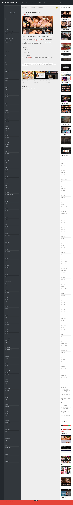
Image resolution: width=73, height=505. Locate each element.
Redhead (48, 42)
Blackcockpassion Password (65, 487)
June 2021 (63, 302)
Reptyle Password (9, 33)
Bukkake (7, 135)
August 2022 (64, 270)
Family (7, 203)
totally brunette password (26, 64)
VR (6, 456)
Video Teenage (8, 447)
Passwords (41, 7)
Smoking (7, 399)
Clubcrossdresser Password (39, 80)
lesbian (32, 42)
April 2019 (63, 361)
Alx (12, 502)
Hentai (7, 249)
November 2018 (64, 373)
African (7, 64)
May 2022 (63, 277)
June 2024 (63, 220)
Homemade (8, 256)
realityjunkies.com (63, 411)
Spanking (7, 406)
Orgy (7, 329)
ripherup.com (66, 412)
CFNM (7, 146)
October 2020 (64, 320)
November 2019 (64, 345)
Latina (7, 285)
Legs (7, 290)
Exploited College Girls (9, 194)
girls (41, 39)
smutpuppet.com (63, 415)
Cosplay (7, 155)
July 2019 (63, 354)
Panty (7, 331)
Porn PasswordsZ (9, 2)
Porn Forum (8, 347)
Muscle (7, 317)
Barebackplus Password (65, 29)
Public (7, 363)
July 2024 (63, 218)
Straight (7, 413)
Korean (7, 276)
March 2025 (63, 199)
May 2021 (63, 304)
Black (7, 114)
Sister (7, 395)
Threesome (8, 429)
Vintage (7, 449)
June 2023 (63, 247)
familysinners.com (69, 398)
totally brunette (51, 63)
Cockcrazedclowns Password (10, 31)
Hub (7, 258)
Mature (7, 306)
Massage (7, 301)
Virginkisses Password (64, 61)
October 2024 (64, 211)
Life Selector (8, 294)
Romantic (7, 374)
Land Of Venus (8, 281)
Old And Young (8, 326)
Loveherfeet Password (64, 41)
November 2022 (64, 263)
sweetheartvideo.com (68, 416)
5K (6, 60)
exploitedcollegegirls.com (64, 398)
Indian (7, 260)
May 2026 (63, 170)
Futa (7, 219)
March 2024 (63, 227)
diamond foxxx (68, 394)
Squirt (7, 408)
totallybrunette (30, 58)
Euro (7, 190)
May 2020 (63, 332)
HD (38, 7)
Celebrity (7, 144)
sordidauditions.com (68, 415)
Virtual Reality (8, 452)
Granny (7, 233)
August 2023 (64, 243)
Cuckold (7, 160)
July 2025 (63, 190)
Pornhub (7, 351)
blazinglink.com (63, 390)
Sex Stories (8, 390)
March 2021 (63, 309)
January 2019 (64, 368)
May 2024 (63, 222)
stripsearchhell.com (63, 416)
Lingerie (7, 297)
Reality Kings (8, 370)
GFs (6, 228)
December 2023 (64, 234)
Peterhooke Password (9, 40)
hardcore (23, 42)
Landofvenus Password (64, 103)
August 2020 (64, 325)
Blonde (7, 119)
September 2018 (64, 377)
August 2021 (64, 297)
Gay (6, 224)
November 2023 (64, 236)
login (24, 14)
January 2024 (64, 231)
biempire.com (67, 389)
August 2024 (64, 215)
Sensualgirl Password (64, 144)
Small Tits (7, 397)
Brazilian (7, 126)
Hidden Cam (8, 253)
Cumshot (7, 162)
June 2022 (63, 275)
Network (7, 322)
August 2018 (64, 379)
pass (35, 63)
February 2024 (64, 229)
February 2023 (64, 256)
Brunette (26, 7)
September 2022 (64, 268)
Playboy (7, 345)
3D (6, 55)
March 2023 (63, 254)
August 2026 (64, 163)
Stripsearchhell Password (65, 454)
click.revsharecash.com (63, 394)
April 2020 (63, 334)
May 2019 (63, 359)
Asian (7, 80)
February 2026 (64, 177)
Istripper (7, 269)
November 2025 (64, 181)
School (7, 379)
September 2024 (64, 213)
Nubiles (7, 324)
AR (6, 76)
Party (7, 335)
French (7, 217)
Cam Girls (7, 137)
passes (38, 63)
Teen (7, 424)
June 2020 (63, 329)
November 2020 (64, 318)
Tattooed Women (8, 420)
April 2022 (63, 279)
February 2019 (64, 366)
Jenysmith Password (64, 82)
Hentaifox (62, 464)
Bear (7, 101)
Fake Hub (7, 199)
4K (6, 57)
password (41, 63)
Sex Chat (7, 383)
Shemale (7, 392)
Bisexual (7, 112)
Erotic (7, 185)
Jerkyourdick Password (50, 80)
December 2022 (64, 261)
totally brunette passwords (33, 64)
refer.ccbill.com (63, 412)
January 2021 (64, 313)
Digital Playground (9, 174)
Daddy (7, 167)
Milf (6, 310)
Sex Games (8, 386)
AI (6, 69)
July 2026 (63, 165)
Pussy (7, 365)
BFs (6, 103)
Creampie (7, 158)
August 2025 (64, 188)
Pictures (7, 340)
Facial (7, 196)
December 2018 (64, 370)
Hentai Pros (8, 251)
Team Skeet (8, 422)
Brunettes (41, 37)
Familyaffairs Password (64, 433)
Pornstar (7, 356)
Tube (7, 440)
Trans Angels (8, 436)
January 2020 (64, 341)
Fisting (7, 212)
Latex (7, 283)
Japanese (7, 274)
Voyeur (7, 454)
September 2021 (64, 295)
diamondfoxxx (62, 395)
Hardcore (35, 7)
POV (7, 358)
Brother (7, 130)
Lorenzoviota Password (9, 38)
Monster (7, 315)
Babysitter (7, 89)
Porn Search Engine (9, 349)
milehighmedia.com (68, 404)
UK (6, 445)
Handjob (7, 242)
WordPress (7, 502)
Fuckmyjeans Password (64, 113)
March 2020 (63, 336)
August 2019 (64, 352)
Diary (7, 171)
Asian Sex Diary (8, 82)
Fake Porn (7, 201)
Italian (7, 272)
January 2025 (64, 204)
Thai (7, 427)
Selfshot (7, 381)
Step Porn (7, 411)
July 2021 (63, 300)
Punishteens (63, 474)
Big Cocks (7, 105)
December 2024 (64, 206)
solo (26, 42)
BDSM (7, 98)
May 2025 (63, 195)
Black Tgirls (8, 117)
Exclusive (31, 7)
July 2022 (63, 272)
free (62, 399)
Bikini (7, 110)
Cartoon (7, 139)
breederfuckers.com (68, 390)
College (7, 151)
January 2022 (64, 286)
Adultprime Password (64, 72)
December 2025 (64, 179)
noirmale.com (62, 405)
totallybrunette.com (25, 65)
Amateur (7, 71)
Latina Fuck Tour (8, 288)
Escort (7, 187)
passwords (29, 57)
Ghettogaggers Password (65, 19)
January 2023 (64, 259)
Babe (23, 7)
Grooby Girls (8, 235)
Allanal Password (63, 134)
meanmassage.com (66, 402)
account (26, 63)
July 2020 (63, 327)
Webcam (7, 461)
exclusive (36, 40)
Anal (7, 73)
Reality (7, 367)
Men (7, 308)
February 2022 (64, 284)
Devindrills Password (9, 42)
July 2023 (63, 245)
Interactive (7, 265)
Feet (7, 208)
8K (6, 62)
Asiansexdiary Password (65, 51)
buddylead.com (67, 391)
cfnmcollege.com (63, 393)
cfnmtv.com (66, 393)
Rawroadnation (63, 497)
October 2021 (64, 293)
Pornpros (7, 354)
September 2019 (64, 350)
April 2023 (63, 252)
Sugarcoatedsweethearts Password (11, 26)
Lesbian (7, 292)
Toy (6, 431)
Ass (6, 85)
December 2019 (64, 343)
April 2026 (63, 172)
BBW (7, 96)
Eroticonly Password (9, 45)
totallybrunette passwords (52, 64)
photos (34, 39)
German (7, 226)
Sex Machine (8, 388)
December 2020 (64, 316)
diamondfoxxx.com (66, 395)
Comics (7, 153)
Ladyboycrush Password (65, 443)
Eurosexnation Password (26, 80)
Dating (7, 169)
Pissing (7, 342)
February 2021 (64, 311)
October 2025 (64, 183)
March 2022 (63, 281)
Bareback (7, 94)
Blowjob (7, 121)
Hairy (7, 240)
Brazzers (7, 128)
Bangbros (7, 92)
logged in (28, 88)
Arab (7, 78)
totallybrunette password (45, 64)
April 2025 (63, 197)
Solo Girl (7, 404)
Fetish (7, 210)
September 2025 (64, 186)
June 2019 (63, 357)
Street (7, 415)
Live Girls (7, 299)
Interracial (7, 267)
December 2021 (64, 288)
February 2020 (64, 338)
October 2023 (64, 238)
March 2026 (63, 174)
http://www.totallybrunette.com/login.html (44, 45)
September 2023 (64, 240)
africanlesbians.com (63, 389)
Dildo (7, 176)
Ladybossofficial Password (10, 29)
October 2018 (64, 375)
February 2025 (64, 202)
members (33, 63)
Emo (7, 183)
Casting (7, 142)
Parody (7, 333)
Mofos (7, 313)
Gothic (7, 231)
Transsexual (8, 438)
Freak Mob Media (9, 215)
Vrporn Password (63, 92)
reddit (47, 63)
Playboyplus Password (64, 155)
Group (7, 237)
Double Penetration (9, 178)
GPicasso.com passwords (65, 124)
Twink (7, 443)
